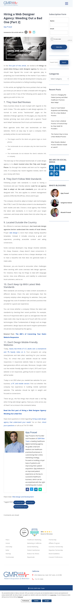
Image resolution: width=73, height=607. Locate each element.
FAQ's (7, 540)
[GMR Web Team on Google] (56, 173)
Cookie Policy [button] (53, 595)
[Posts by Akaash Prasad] (55, 212)
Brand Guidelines (54, 554)
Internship (9, 547)
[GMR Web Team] (11, 3)
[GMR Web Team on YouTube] (62, 168)
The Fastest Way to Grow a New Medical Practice (59, 135)
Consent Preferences (56, 557)
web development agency (20, 507)
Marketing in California (34, 543)
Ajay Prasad (8, 27)
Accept (47, 600)
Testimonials (10, 557)
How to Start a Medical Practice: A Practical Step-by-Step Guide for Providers (59, 125)
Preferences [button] (20, 597)
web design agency (19, 502)
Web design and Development (23, 497)
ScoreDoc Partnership (56, 547)
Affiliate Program (54, 543)
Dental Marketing (32, 547)
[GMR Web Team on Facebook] (51, 168)
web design (13, 233)
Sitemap (8, 554)
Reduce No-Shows (33, 554)
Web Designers (30, 502)
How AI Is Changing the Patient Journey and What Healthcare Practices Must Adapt (59, 98)
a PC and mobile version (20, 384)
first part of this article (17, 66)
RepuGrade (31, 557)
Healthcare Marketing (34, 540)
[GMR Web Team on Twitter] (57, 168)
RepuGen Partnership (56, 550)
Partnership (52, 540)
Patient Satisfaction (33, 550)
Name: (52, 21)
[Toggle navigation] (67, 3)
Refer (7, 550)
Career (8, 543)
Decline (36, 600)
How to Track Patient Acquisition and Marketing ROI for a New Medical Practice (59, 111)
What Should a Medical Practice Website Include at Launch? (59, 144)
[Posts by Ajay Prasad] (55, 193)
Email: (52, 29)
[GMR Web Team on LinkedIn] (51, 173)
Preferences (25, 600)
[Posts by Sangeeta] (55, 202)
